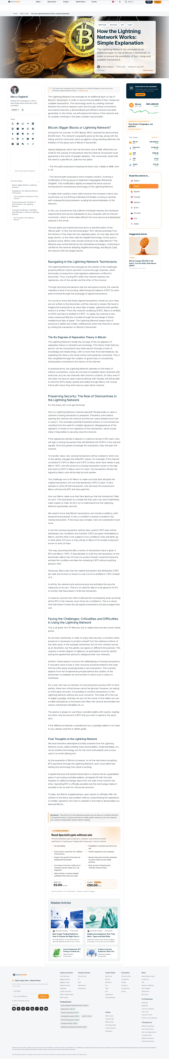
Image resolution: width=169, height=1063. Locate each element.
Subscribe (140, 94)
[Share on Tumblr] (13, 134)
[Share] (28, 144)
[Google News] (41, 1009)
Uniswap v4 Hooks (69, 1023)
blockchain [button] (62, 100)
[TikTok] (37, 1009)
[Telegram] (28, 1009)
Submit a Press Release (149, 1018)
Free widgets (146, 988)
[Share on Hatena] (13, 144)
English (136, 186)
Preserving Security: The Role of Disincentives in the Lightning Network (23, 204)
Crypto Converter (65, 991)
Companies (125, 979)
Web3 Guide (24, 13)
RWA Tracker (64, 997)
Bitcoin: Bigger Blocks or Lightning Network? (24, 186)
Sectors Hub (82, 976)
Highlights (63, 988)
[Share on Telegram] (28, 124)
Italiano (136, 181)
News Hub (108, 976)
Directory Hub (126, 976)
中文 (135, 218)
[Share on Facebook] (18, 124)
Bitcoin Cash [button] (111, 247)
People (123, 982)
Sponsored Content (148, 1041)
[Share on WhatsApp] (23, 124)
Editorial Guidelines (148, 1026)
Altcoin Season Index (66, 994)
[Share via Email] (13, 139)
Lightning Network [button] (62, 96)
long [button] (95, 139)
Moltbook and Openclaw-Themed (73, 1027)
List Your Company (148, 1009)
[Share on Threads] (28, 129)
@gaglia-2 (15, 110)
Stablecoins (82, 988)
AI (78, 979)
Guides (66, 2)
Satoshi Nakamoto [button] (57, 149)
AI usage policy (82, 90)
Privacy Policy (82, 1054)
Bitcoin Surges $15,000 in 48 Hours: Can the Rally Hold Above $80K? (142, 263)
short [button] (113, 715)
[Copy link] (33, 144)
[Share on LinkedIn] (33, 124)
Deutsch (137, 202)
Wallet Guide (109, 1022)
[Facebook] (14, 1009)
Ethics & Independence (149, 1032)
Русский (137, 213)
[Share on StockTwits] (23, 139)
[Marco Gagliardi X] (22, 110)
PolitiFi (86, 1016)
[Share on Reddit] (13, 129)
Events (94, 2)
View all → (155, 137)
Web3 (38, 2)
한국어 (136, 208)
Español (137, 191)
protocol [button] (71, 180)
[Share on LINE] (23, 134)
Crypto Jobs (125, 988)
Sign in (149, 1)
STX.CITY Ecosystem (70, 1020)
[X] (18, 1009)
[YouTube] (46, 1009)
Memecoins (82, 985)
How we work (148, 70)
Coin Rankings (64, 976)
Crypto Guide (109, 1019)
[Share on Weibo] (28, 134)
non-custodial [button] (94, 725)
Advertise (145, 1003)
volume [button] (64, 153)
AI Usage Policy (147, 1035)
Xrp (106, 985)
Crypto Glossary (110, 1028)
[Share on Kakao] (33, 139)
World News (80, 2)
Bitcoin (132, 258)
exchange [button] (79, 293)
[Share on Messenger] (28, 139)
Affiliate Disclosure (148, 1038)
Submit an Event (147, 1015)
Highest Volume (65, 985)
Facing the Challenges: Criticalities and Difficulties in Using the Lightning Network (25, 212)
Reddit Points (68, 1009)
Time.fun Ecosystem (69, 1012)
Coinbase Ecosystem (70, 1016)
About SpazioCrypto (148, 976)
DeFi (122, 25)
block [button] (66, 142)
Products (124, 985)
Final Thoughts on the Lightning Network (24, 219)
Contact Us (145, 979)
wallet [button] (53, 698)
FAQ (143, 982)
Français (137, 197)
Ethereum (108, 982)
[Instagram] (23, 1009)
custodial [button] (61, 698)
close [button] (53, 422)
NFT (106, 991)
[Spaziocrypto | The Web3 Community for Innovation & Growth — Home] (30, 975)
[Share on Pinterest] (33, 129)
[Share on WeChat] (23, 144)
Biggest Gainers (65, 979)
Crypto (130, 25)
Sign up (158, 1)
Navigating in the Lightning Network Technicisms (25, 192)
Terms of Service (72, 1054)
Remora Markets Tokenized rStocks (74, 1005)
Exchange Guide (110, 1025)
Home (15, 13)
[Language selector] (114, 1)
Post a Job (145, 1012)
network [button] (73, 106)
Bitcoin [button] (51, 100)
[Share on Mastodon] (18, 139)
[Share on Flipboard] (18, 144)
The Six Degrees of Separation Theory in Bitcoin (26, 197)
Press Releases (110, 997)
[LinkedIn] (32, 1009)
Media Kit (145, 1006)
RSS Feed (145, 994)
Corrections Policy (148, 1029)
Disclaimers (145, 991)
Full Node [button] (91, 210)
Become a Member (148, 985)
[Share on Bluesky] (23, 129)
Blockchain (52, 2)
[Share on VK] (18, 134)
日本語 (136, 224)
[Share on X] (13, 124)
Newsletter (108, 1031)
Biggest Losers (64, 982)
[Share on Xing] (33, 134)
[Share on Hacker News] (18, 129)
